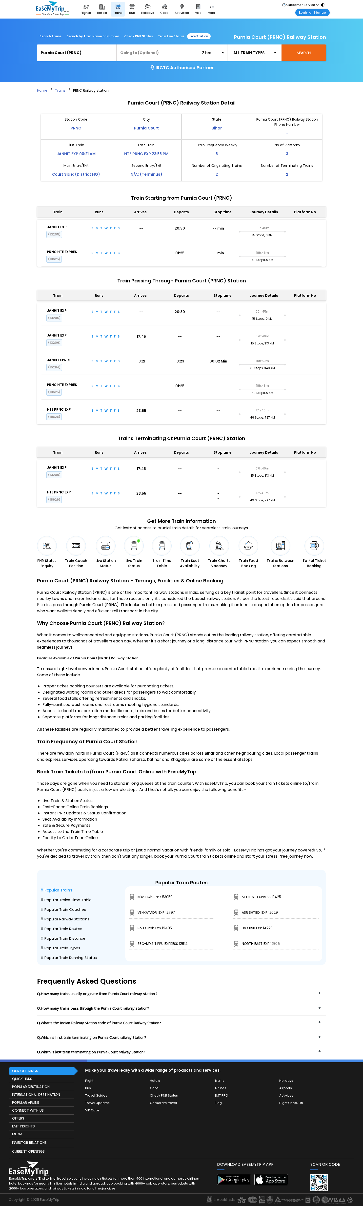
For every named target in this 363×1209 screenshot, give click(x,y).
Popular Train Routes (63, 928)
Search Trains (50, 36)
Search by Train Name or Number (93, 36)
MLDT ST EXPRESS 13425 (261, 896)
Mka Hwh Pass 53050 (155, 896)
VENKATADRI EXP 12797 (156, 912)
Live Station (199, 36)
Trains (60, 90)
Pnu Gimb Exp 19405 (155, 928)
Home (42, 90)
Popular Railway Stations (66, 919)
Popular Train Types (62, 948)
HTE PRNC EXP (59, 409)
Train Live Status (171, 36)
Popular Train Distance (64, 938)
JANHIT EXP (57, 227)
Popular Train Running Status (70, 957)
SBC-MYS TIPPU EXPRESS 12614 (163, 943)
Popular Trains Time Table (68, 899)
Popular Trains (58, 890)
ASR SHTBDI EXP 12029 (260, 912)
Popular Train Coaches (65, 909)
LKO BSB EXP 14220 (257, 928)
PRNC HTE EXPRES (62, 251)
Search (304, 52)
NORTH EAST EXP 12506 (261, 943)
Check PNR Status (138, 36)
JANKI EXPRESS (60, 360)
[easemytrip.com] (52, 9)
